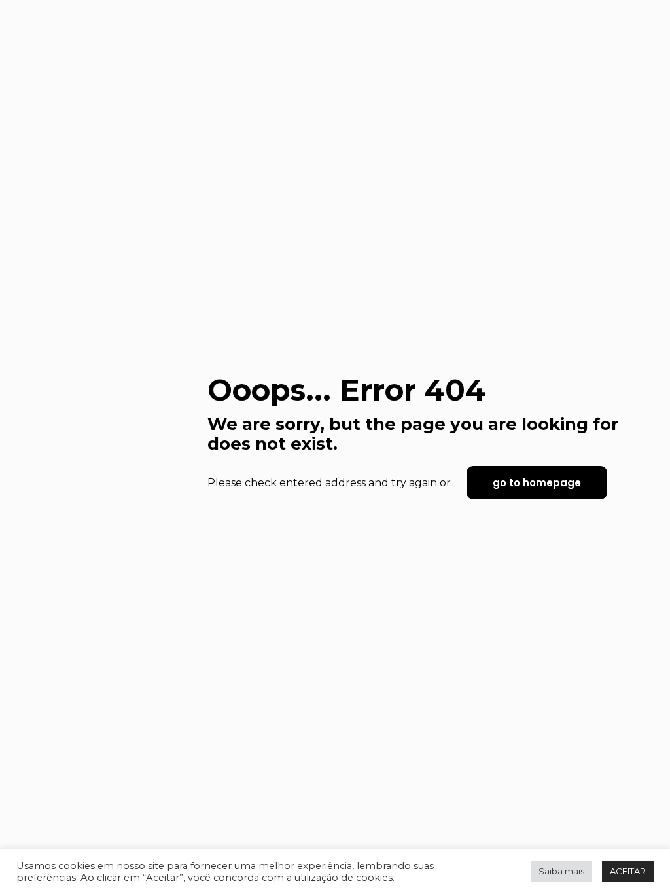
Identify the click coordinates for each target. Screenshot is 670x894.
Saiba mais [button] (561, 871)
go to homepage (537, 483)
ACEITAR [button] (628, 871)
